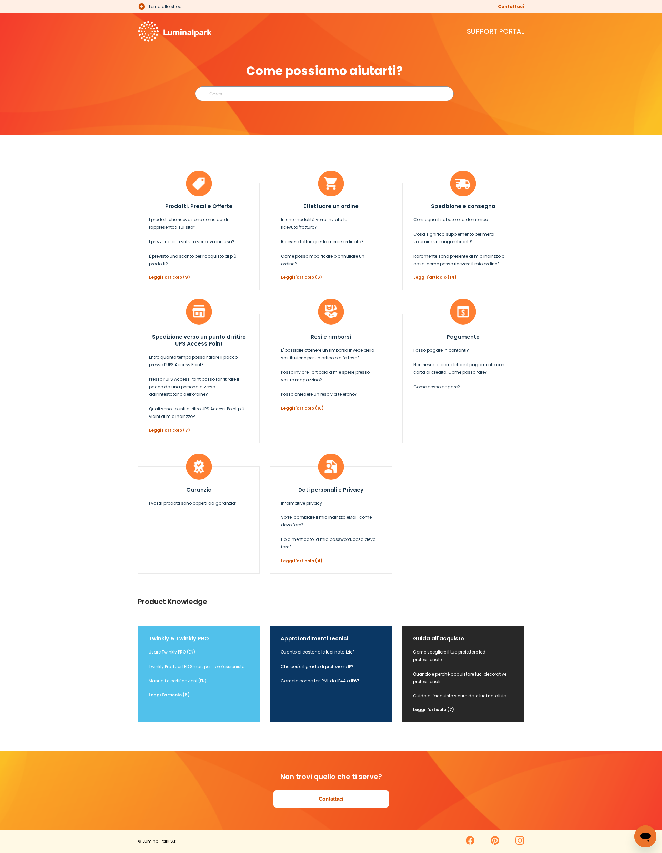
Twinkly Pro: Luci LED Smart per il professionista (197, 666)
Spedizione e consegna (463, 206)
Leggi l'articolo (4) (301, 561)
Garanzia (199, 489)
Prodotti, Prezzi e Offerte (198, 206)
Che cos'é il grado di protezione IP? (317, 666)
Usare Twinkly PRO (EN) (172, 652)
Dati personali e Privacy (330, 489)
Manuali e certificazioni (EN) (178, 681)
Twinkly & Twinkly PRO (179, 638)
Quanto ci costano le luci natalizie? (318, 652)
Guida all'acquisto (438, 638)
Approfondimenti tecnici (314, 638)
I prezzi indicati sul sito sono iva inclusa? (191, 242)
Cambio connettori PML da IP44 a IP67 (320, 681)
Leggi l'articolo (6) (301, 277)
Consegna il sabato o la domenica (450, 220)
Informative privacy (301, 503)
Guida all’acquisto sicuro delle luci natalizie (459, 696)
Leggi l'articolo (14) (435, 277)
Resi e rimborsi (331, 336)
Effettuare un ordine (331, 206)
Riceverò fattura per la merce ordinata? (322, 242)
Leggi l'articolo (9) (169, 277)
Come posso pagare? (436, 387)
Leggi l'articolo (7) (169, 430)
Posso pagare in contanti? (441, 350)
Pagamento (463, 336)
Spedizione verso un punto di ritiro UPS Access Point (199, 340)
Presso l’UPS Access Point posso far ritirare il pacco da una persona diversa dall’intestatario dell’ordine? (194, 386)
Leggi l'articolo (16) (302, 408)
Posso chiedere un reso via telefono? (319, 394)
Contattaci (511, 6)
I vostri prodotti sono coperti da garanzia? (193, 503)
